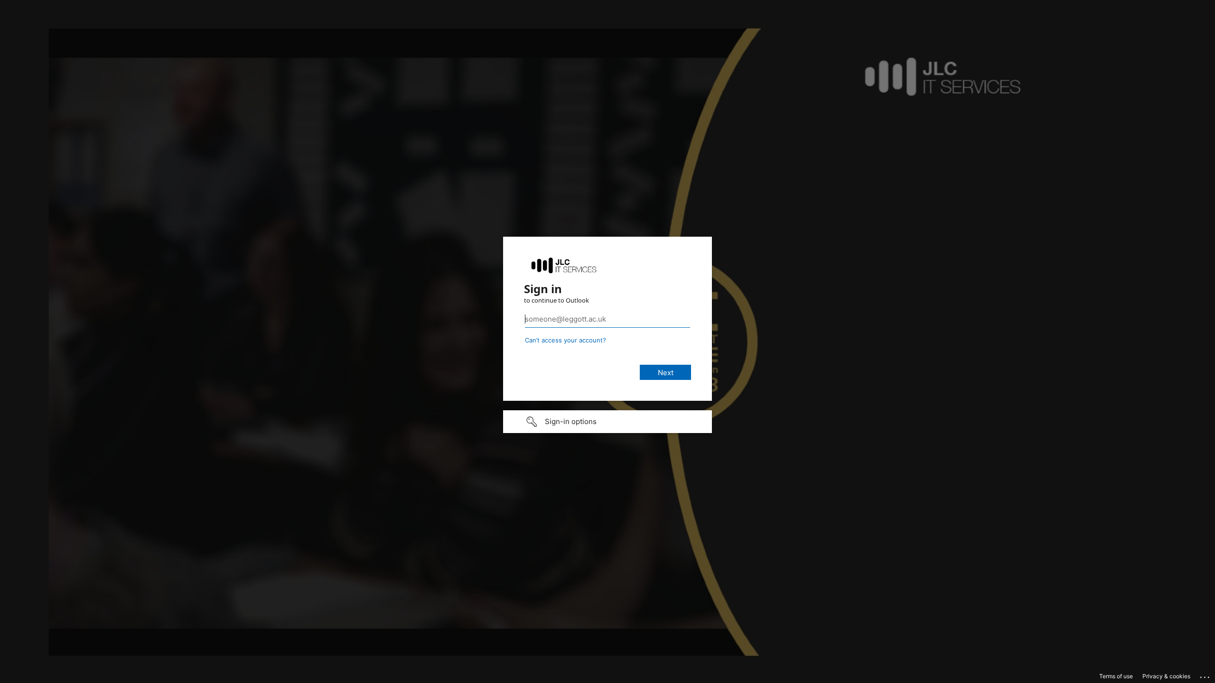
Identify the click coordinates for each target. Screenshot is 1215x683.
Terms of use (1116, 676)
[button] (607, 421)
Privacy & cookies (1166, 676)
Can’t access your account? (565, 340)
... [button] (1205, 675)
